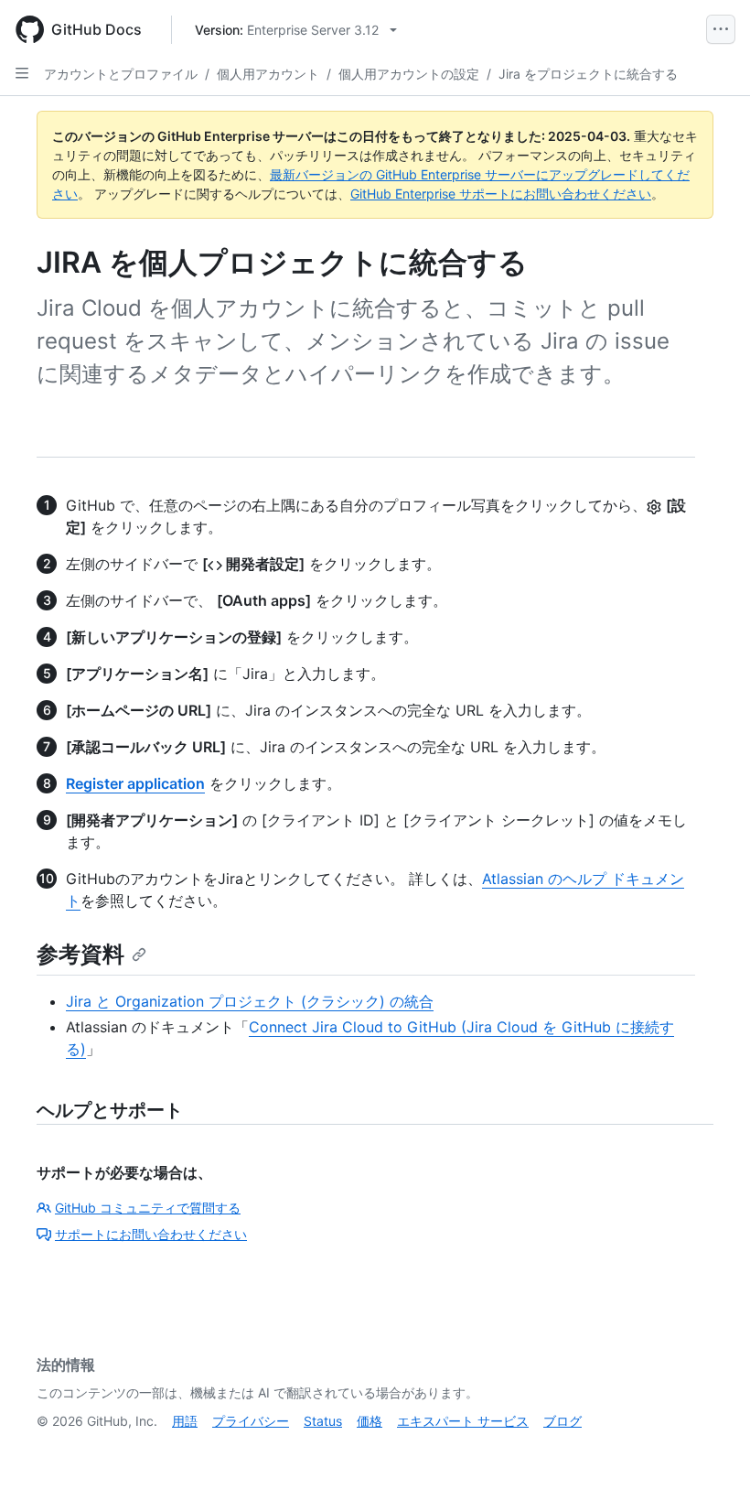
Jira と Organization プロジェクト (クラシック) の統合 (250, 1001)
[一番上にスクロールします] (709, 1448)
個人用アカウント (268, 73)
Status (323, 1421)
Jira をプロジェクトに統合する (588, 73)
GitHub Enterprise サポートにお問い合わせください (500, 193)
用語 (185, 1421)
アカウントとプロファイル (121, 73)
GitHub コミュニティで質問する (148, 1207)
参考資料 (80, 954)
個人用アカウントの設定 (408, 73)
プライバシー (250, 1421)
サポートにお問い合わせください (151, 1234)
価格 (369, 1421)
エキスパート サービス (463, 1421)
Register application (135, 783)
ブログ (562, 1421)
